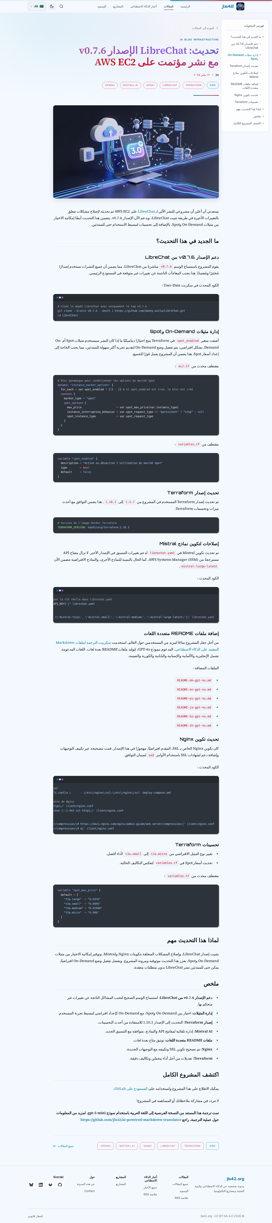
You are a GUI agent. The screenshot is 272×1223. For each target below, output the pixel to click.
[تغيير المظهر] (52, 6)
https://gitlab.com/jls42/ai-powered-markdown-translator (130, 1119)
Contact (89, 1191)
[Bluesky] (31, 1184)
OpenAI (110, 85)
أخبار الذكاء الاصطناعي (143, 6)
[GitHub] (60, 1184)
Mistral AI (130, 85)
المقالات (168, 6)
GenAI (150, 85)
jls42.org (235, 1178)
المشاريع (118, 6)
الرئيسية (185, 6)
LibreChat (170, 85)
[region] (136, 608)
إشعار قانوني (35, 1216)
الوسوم (102, 6)
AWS (213, 85)
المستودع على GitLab (131, 1088)
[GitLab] (50, 1184)
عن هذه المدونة (86, 1184)
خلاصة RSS (181, 1198)
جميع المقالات (180, 1184)
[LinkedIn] (40, 1184)
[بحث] (61, 6)
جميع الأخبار (150, 1187)
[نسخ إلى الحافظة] (214, 305)
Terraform (194, 85)
